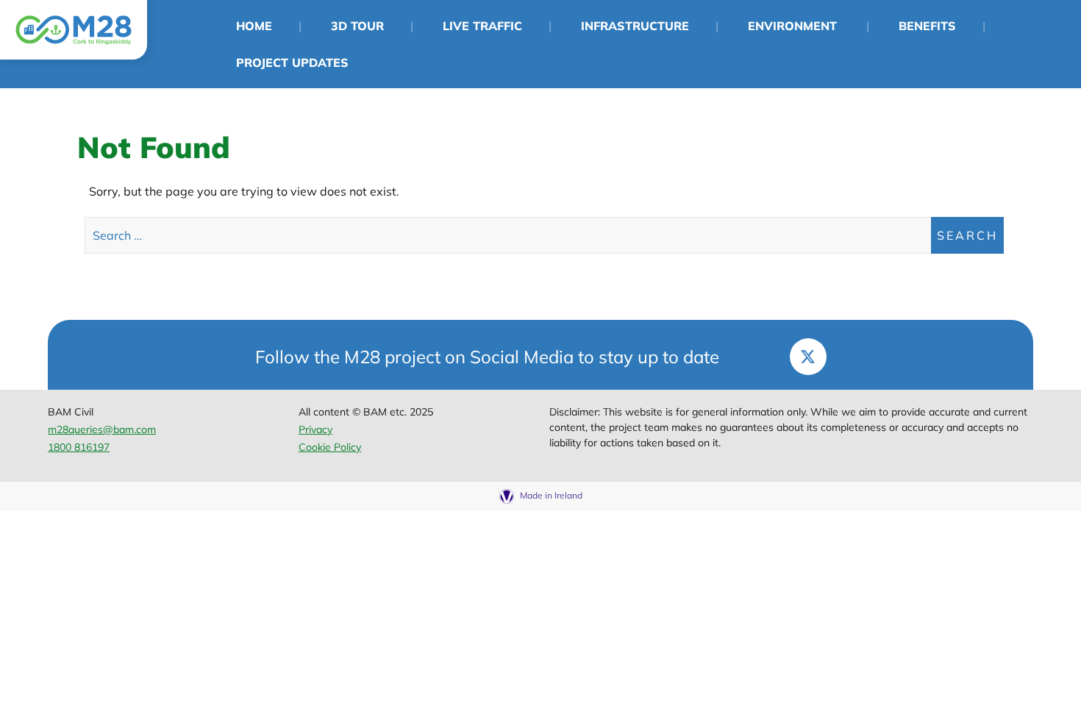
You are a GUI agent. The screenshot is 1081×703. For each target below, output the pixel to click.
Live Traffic (482, 25)
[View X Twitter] (808, 356)
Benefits (927, 25)
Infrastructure (635, 25)
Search (967, 235)
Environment (792, 25)
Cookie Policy (330, 447)
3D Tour (357, 25)
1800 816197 (79, 447)
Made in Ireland (550, 495)
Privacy (315, 429)
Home (254, 25)
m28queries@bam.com (102, 429)
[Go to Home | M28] (73, 30)
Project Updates (292, 62)
